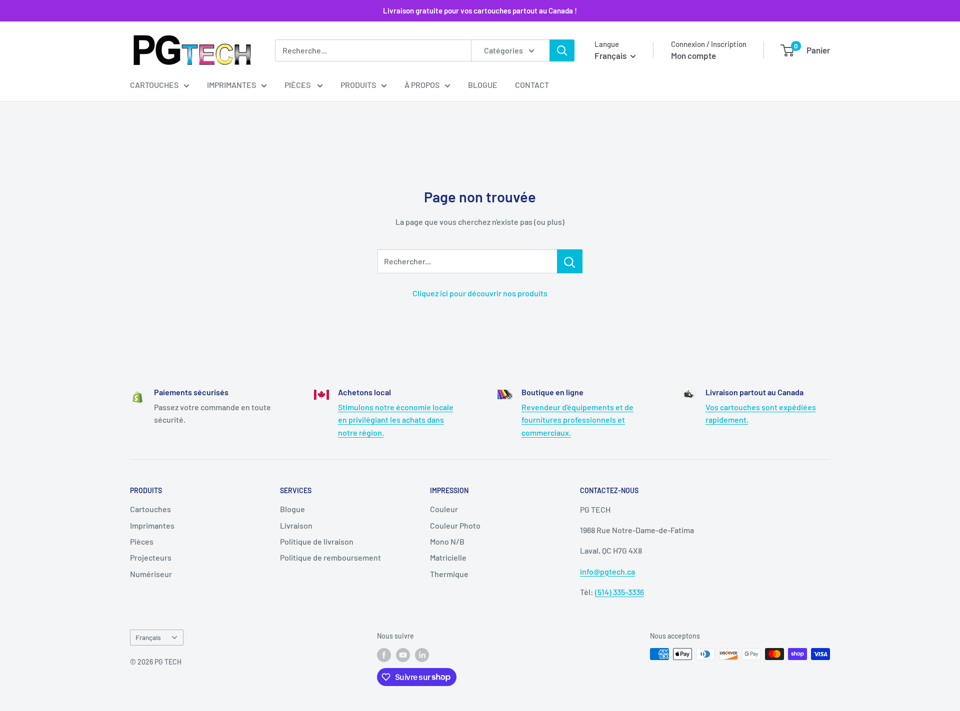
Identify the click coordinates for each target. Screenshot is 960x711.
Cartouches (154, 84)
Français (148, 637)
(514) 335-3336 (619, 592)
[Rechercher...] (569, 261)
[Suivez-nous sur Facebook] (384, 655)
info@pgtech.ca (607, 571)
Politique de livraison (317, 541)
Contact (532, 84)
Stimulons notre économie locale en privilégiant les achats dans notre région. (396, 419)
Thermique (449, 574)
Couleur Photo (455, 525)
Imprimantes (231, 84)
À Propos (422, 84)
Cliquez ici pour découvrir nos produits (480, 293)
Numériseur (151, 574)
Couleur (444, 509)
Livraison (296, 525)
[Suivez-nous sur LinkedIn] (422, 655)
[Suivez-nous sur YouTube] (403, 655)
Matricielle (448, 557)
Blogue (483, 84)
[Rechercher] (562, 50)
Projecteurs (151, 557)
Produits (358, 84)
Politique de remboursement (330, 557)
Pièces (298, 84)
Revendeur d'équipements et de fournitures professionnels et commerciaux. (578, 419)
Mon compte (693, 55)
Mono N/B (447, 541)
